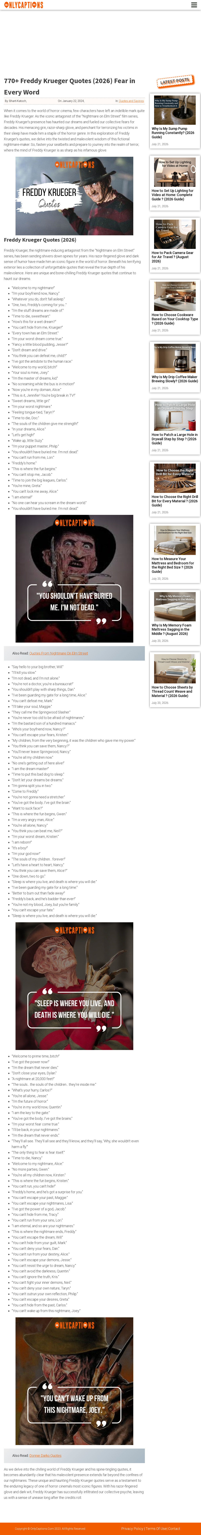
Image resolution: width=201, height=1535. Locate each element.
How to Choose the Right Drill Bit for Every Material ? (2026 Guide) (175, 501)
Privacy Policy (132, 1529)
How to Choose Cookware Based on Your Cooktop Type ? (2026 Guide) (175, 319)
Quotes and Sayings (131, 101)
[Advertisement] (100, 39)
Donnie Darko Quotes (45, 1455)
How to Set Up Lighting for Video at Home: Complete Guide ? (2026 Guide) (173, 195)
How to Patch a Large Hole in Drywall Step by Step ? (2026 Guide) (175, 439)
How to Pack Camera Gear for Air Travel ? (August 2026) (173, 257)
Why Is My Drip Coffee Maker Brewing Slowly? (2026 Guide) (175, 379)
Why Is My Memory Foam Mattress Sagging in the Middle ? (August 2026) (171, 629)
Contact (174, 1529)
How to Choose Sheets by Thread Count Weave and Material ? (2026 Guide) (172, 691)
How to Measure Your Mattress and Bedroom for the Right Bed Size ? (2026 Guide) (173, 565)
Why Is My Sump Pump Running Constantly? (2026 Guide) (173, 133)
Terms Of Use (156, 1529)
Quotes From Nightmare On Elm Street (58, 653)
